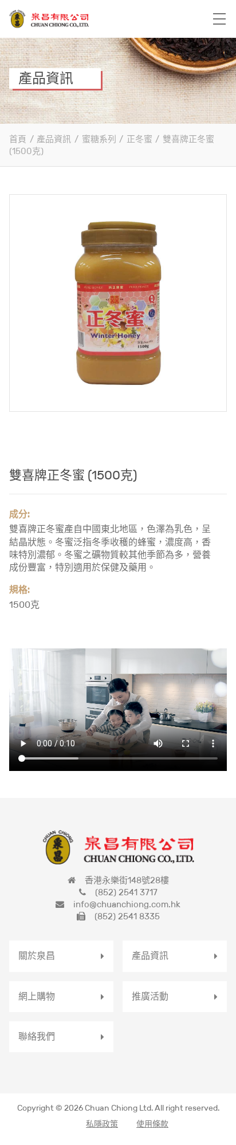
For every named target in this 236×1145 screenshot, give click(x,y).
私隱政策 (102, 1124)
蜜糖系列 (99, 138)
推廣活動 (150, 996)
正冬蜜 (139, 138)
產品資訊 (54, 138)
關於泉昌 (36, 955)
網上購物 (36, 996)
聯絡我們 (36, 1036)
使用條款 (152, 1124)
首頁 (17, 138)
